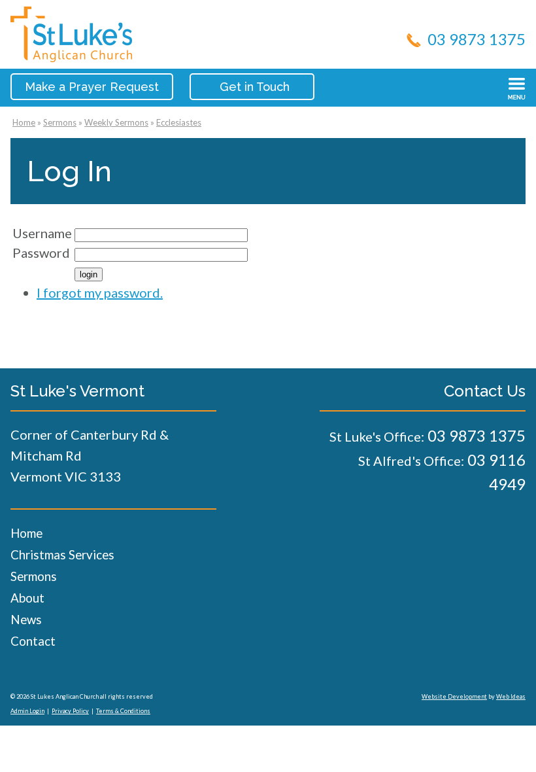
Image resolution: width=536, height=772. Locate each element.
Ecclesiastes (178, 122)
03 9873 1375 (476, 38)
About (27, 597)
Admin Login (27, 710)
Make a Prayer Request (92, 87)
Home (23, 122)
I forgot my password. (100, 292)
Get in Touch (255, 87)
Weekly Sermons (116, 122)
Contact (33, 640)
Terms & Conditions (123, 710)
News (26, 619)
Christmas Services (62, 554)
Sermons (59, 122)
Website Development (454, 696)
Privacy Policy (70, 710)
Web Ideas (511, 696)
